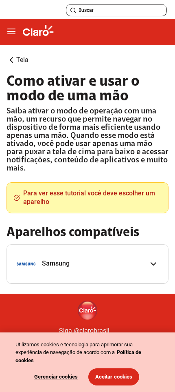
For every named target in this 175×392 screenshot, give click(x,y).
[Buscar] (73, 10)
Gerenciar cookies (56, 377)
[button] (87, 264)
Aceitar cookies (114, 377)
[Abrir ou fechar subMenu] (11, 32)
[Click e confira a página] (38, 32)
